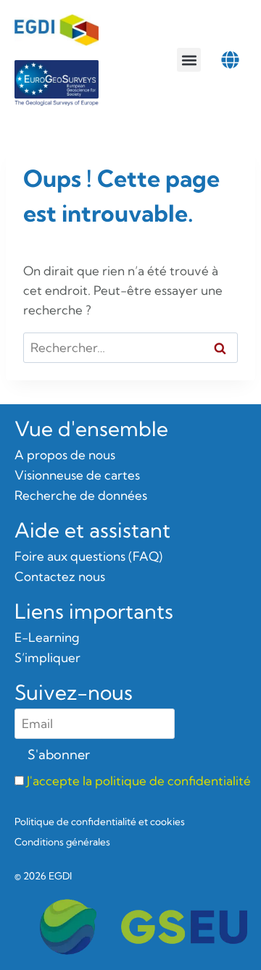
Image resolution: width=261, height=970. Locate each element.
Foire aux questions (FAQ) (88, 556)
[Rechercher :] (130, 347)
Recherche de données (80, 495)
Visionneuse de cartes (77, 474)
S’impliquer (47, 657)
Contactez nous (59, 576)
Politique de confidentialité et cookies (99, 821)
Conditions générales (62, 842)
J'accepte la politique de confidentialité (139, 780)
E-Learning (46, 637)
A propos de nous (64, 454)
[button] (189, 60)
